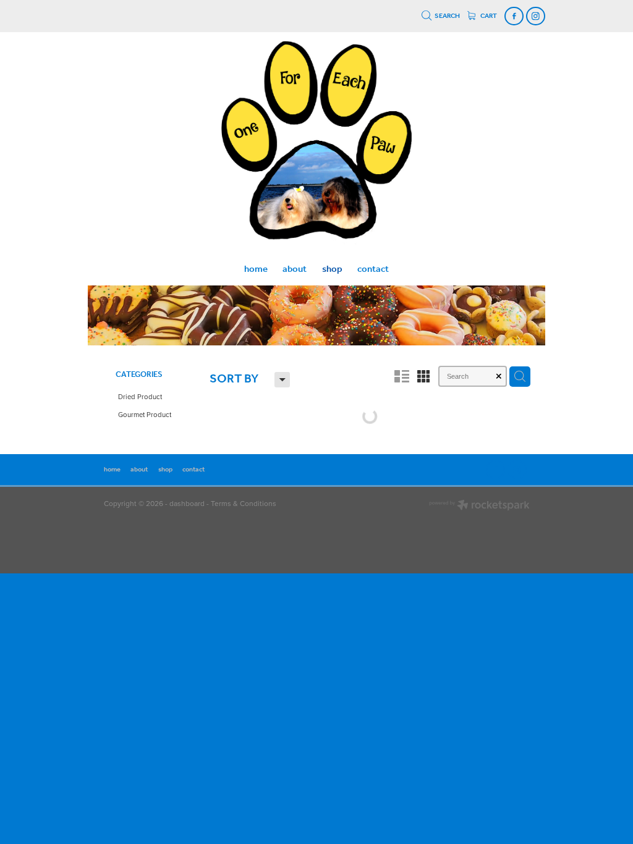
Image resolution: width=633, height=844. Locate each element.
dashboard (187, 503)
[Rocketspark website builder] (479, 506)
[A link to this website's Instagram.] (535, 16)
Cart (488, 16)
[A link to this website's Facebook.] (514, 16)
